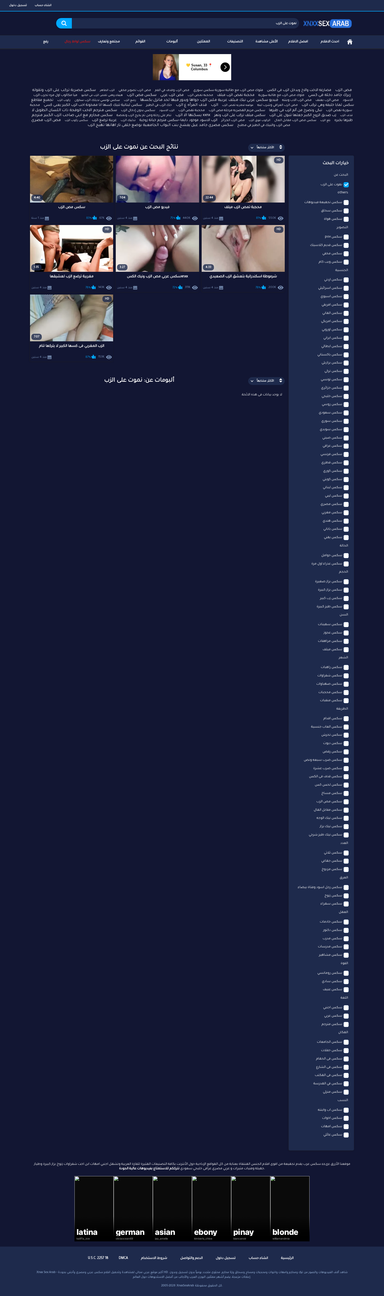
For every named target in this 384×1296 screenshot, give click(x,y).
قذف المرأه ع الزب (191, 105)
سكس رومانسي (329, 973)
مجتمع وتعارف (109, 42)
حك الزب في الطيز (159, 105)
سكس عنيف (332, 990)
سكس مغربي (332, 513)
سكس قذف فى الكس (325, 777)
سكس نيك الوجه (329, 818)
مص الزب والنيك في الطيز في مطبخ (263, 125)
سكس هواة (333, 219)
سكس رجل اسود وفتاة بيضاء (320, 887)
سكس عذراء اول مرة (326, 564)
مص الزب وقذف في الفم (172, 90)
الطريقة (342, 709)
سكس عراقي (332, 446)
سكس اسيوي (331, 296)
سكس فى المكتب (328, 1075)
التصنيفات (235, 42)
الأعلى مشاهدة (266, 42)
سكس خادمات (331, 922)
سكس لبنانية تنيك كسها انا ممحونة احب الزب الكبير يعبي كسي (93, 105)
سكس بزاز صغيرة (328, 582)
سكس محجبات (330, 692)
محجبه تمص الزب (200, 95)
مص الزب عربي (172, 95)
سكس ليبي (333, 496)
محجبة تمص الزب (191, 110)
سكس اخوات (332, 1118)
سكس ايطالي (331, 346)
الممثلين (203, 42)
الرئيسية (350, 42)
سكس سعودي (330, 413)
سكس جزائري (331, 388)
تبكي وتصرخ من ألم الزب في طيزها (295, 110)
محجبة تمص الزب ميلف (235, 95)
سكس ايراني (332, 338)
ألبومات (172, 42)
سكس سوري (331, 421)
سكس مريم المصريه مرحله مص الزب (237, 110)
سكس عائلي (332, 1135)
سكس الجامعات (329, 1042)
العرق (344, 878)
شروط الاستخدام (154, 1258)
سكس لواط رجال (77, 42)
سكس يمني (333, 537)
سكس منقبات (331, 700)
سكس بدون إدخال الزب (138, 110)
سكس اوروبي (332, 330)
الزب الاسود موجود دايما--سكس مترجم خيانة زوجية (178, 120)
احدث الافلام (330, 42)
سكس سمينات (330, 624)
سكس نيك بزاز (331, 826)
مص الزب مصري (46, 120)
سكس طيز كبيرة (329, 607)
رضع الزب (130, 100)
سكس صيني (332, 438)
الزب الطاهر (107, 90)
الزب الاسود (166, 110)
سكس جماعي (331, 861)
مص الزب (343, 90)
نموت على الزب (331, 185)
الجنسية (341, 270)
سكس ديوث (332, 743)
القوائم (140, 42)
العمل (343, 912)
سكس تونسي (331, 380)
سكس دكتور (332, 930)
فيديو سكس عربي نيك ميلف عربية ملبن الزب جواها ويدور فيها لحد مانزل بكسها (209, 100)
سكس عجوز (333, 633)
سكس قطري (331, 463)
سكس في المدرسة (327, 1084)
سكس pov (333, 237)
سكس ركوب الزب (76, 120)
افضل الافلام (298, 42)
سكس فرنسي (331, 454)
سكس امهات (331, 1126)
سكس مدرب (332, 939)
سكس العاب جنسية (326, 727)
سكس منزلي (332, 1092)
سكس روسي (332, 404)
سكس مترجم (332, 1024)
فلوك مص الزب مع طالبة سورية (281, 95)
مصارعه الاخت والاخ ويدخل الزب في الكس (299, 90)
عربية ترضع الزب (104, 120)
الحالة (344, 546)
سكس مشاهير (330, 955)
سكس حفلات (331, 1050)
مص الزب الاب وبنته (297, 100)
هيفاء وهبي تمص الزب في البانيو (102, 95)
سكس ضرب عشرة (327, 768)
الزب (214, 105)
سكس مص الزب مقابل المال (295, 120)
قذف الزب (346, 115)
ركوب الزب (64, 100)
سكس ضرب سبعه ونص (323, 760)
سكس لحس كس (328, 785)
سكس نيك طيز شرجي (325, 835)
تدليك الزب (128, 120)
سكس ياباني (332, 529)
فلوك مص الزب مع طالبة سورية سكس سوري (228, 90)
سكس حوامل (331, 555)
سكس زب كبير (331, 598)
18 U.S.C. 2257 (98, 1258)
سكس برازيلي (332, 363)
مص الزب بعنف (327, 100)
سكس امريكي (331, 321)
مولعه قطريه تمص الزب (237, 105)
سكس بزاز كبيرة (330, 590)
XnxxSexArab (185, 1285)
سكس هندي (332, 521)
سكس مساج (331, 793)
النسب (343, 1100)
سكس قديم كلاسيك (326, 245)
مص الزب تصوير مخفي (135, 90)
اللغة (344, 998)
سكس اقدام (332, 719)
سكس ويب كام (330, 262)
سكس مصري (331, 504)
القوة (344, 963)
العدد (344, 843)
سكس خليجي (332, 396)
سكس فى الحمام (329, 1059)
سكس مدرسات (330, 947)
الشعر (343, 658)
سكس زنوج (333, 896)
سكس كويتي (332, 479)
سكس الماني (332, 313)
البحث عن (341, 175)
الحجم (343, 572)
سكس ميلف (332, 650)
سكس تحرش (331, 735)
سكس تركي (333, 371)
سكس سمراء (331, 904)
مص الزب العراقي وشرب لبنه (277, 105)
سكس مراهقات (330, 641)
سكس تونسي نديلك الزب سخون (97, 100)
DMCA (123, 1258)
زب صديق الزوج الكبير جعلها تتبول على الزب (302, 115)
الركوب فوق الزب (259, 120)
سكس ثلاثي (333, 853)
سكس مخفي (332, 254)
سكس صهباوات (329, 684)
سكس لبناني (332, 487)
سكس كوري (332, 471)
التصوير (342, 227)
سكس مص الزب (141, 95)
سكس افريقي (332, 305)
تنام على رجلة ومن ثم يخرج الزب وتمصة (144, 115)
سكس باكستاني (329, 355)
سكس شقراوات (329, 676)
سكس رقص (332, 752)
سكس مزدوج (332, 869)
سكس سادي (332, 981)
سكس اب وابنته (330, 1110)
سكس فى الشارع (329, 1067)
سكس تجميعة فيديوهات (323, 202)
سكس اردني (333, 280)
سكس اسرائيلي (330, 288)
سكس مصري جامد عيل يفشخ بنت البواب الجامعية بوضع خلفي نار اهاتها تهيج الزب (160, 125)
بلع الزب (325, 120)
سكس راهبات (331, 667)
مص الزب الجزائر (233, 120)
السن (344, 615)
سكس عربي (333, 1016)
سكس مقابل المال (328, 810)
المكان (343, 1032)
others (343, 193)
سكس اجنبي (332, 1008)
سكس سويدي (331, 429)
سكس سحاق (331, 211)
